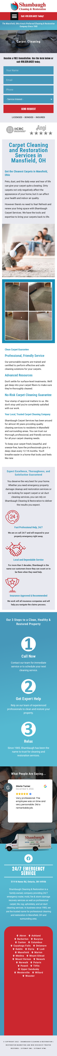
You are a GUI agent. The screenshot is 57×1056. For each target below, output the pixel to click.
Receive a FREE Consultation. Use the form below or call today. (28, 60)
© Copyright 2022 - (12, 1041)
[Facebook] (28, 858)
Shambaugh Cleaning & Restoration (36, 1041)
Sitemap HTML (40, 1048)
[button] (14, 16)
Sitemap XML (26, 1048)
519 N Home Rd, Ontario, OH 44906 (28, 881)
